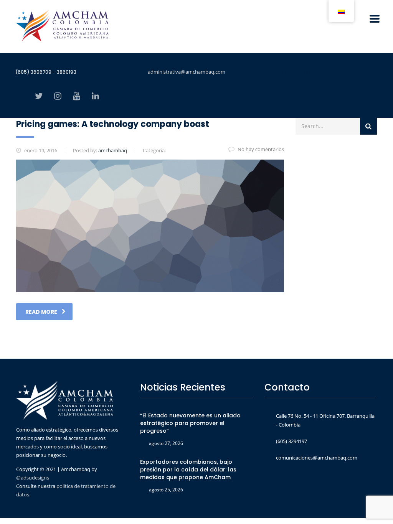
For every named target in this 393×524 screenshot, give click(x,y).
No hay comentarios (261, 149)
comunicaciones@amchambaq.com (316, 457)
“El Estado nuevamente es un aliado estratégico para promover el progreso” (190, 423)
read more (41, 312)
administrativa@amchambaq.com (186, 71)
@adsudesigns (32, 477)
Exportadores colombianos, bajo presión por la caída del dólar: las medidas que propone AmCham (188, 469)
